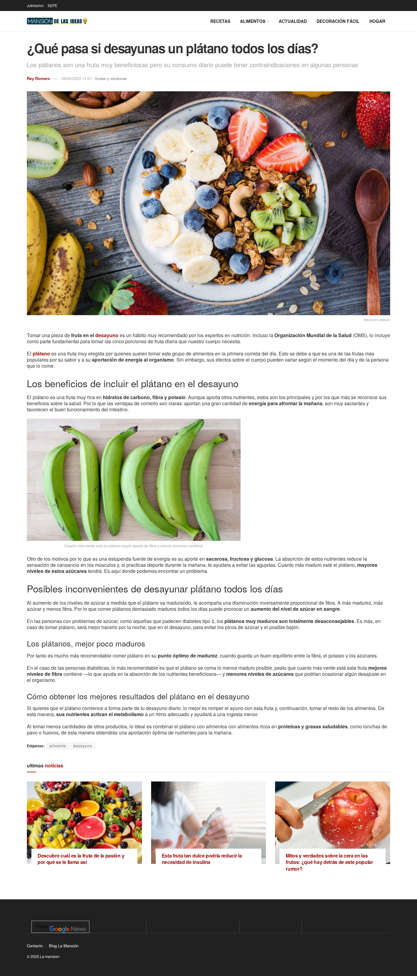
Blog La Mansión (63, 946)
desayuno (106, 335)
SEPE (52, 5)
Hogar (377, 21)
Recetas (220, 21)
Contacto (35, 946)
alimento (57, 745)
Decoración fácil (338, 21)
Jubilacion (35, 5)
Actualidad (293, 21)
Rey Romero (38, 78)
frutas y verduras (111, 78)
